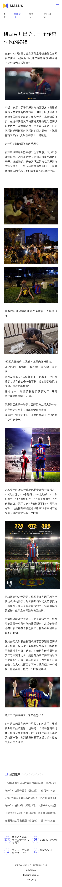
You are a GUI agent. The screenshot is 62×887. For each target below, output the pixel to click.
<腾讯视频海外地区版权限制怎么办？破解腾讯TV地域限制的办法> (32, 798)
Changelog (31, 879)
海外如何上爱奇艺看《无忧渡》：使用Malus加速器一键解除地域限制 (32, 790)
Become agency (31, 875)
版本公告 (32, 15)
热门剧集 (47, 15)
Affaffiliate (31, 870)
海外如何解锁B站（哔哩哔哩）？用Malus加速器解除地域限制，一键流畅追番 (32, 805)
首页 (4, 15)
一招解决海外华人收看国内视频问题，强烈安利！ (31, 782)
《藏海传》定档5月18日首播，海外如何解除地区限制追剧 (32, 812)
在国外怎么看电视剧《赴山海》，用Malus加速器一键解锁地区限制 (32, 820)
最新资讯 (17, 15)
